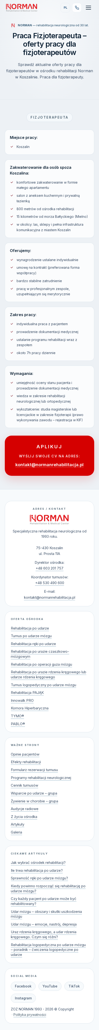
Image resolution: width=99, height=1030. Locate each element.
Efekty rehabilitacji (26, 762)
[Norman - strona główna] (49, 519)
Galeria (16, 832)
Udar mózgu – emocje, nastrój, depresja (44, 924)
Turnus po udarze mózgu (31, 636)
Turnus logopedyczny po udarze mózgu (43, 685)
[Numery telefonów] (77, 7)
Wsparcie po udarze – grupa (34, 793)
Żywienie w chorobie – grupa (34, 801)
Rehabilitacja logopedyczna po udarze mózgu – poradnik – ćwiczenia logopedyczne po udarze (48, 949)
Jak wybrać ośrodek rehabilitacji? (38, 862)
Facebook (23, 986)
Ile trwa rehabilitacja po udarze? (37, 870)
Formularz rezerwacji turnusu (34, 769)
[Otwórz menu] (88, 7)
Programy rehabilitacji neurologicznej (41, 777)
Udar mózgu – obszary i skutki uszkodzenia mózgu (46, 914)
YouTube (50, 986)
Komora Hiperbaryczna (30, 708)
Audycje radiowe (24, 808)
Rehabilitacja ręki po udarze (33, 643)
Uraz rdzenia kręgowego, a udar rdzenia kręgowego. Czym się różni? (43, 934)
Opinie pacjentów (25, 754)
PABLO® (18, 724)
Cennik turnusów (24, 785)
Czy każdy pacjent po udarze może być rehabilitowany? (43, 901)
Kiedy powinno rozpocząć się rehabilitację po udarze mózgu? (48, 888)
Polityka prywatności (29, 1015)
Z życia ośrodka (24, 816)
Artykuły (17, 824)
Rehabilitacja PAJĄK (27, 692)
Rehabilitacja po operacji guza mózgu (41, 664)
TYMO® (17, 716)
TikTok (74, 986)
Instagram (23, 998)
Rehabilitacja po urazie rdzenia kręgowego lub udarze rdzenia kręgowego (48, 674)
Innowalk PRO (22, 700)
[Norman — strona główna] (22, 7)
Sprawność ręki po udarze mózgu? (39, 878)
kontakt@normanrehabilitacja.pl (49, 464)
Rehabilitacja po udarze (30, 628)
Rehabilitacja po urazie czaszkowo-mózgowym (40, 654)
